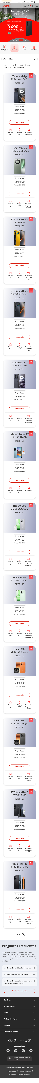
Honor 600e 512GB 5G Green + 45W (19, 579)
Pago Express (25, 2)
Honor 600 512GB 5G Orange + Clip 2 (19, 651)
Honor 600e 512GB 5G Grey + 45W (19, 508)
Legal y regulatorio (24, 1074)
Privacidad (12, 1074)
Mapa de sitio (12, 1071)
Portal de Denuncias (25, 1071)
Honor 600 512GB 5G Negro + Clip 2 (19, 722)
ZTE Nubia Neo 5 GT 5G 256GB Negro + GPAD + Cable (19, 794)
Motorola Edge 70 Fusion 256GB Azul (19, 78)
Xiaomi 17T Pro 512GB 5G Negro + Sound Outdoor (19, 866)
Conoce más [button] (20, 122)
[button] (29, 5)
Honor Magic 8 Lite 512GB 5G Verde (19, 150)
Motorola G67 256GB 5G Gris (19, 364)
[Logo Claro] (7, 5)
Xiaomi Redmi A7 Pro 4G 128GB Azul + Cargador (20, 436)
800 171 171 (17, 1059)
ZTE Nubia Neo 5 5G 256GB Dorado (19, 221)
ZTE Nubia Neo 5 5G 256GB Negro (19, 292)
